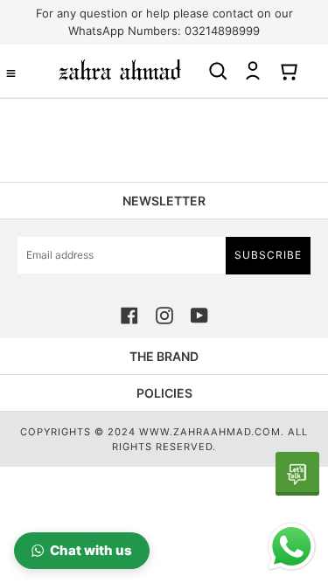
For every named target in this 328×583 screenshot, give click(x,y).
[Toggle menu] (11, 73)
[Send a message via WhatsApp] (291, 546)
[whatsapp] (297, 474)
